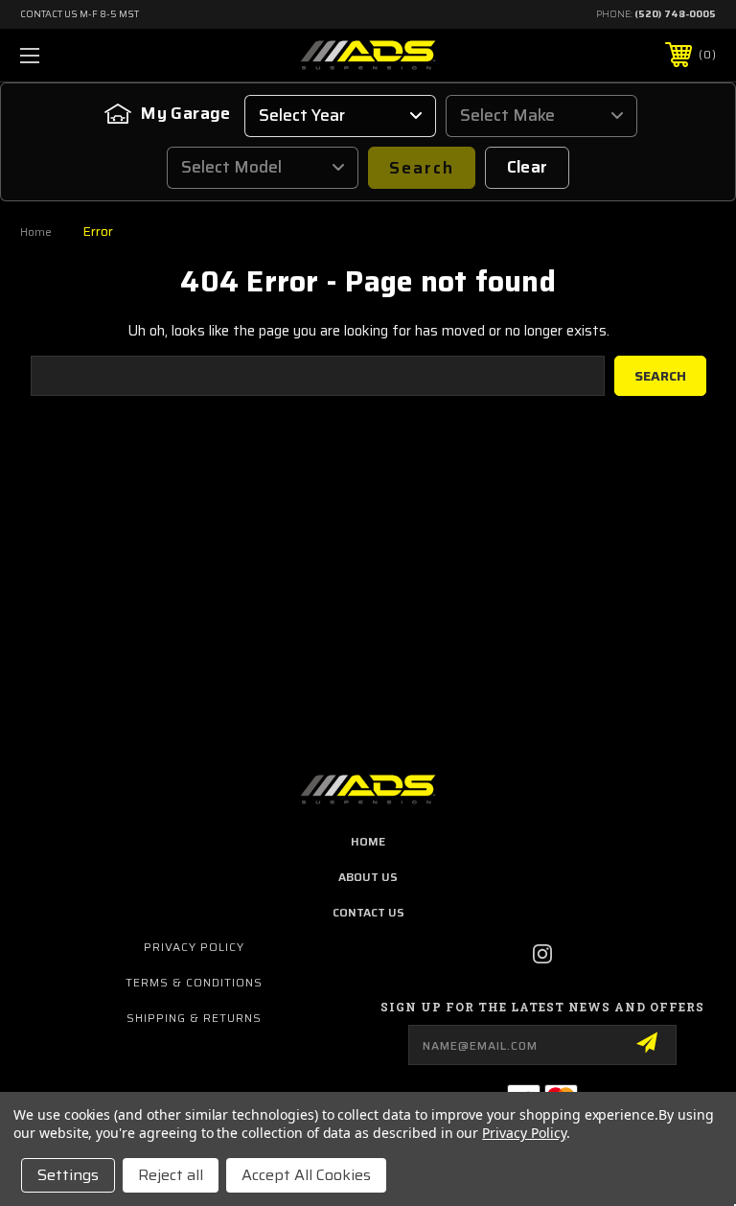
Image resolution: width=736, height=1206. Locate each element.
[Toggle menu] (89, 55)
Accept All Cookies (306, 1175)
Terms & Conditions (194, 982)
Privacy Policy (194, 947)
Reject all (170, 1175)
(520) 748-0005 (675, 14)
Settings (68, 1175)
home (368, 841)
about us (368, 877)
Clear (527, 166)
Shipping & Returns (194, 1018)
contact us (368, 912)
